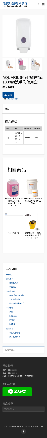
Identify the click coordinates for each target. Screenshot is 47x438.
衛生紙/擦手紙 (14, 333)
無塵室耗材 (10, 291)
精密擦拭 (12, 287)
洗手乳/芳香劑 (12, 99)
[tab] (23, 109)
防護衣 (12, 320)
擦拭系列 (9, 279)
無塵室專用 (13, 283)
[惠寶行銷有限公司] (15, 4)
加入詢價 (8, 95)
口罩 (11, 312)
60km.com (39, 426)
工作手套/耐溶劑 (15, 299)
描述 (7, 109)
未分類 (9, 275)
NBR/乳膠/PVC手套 (17, 295)
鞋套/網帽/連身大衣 (16, 303)
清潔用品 (9, 329)
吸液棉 (12, 324)
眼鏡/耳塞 (13, 316)
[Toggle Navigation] (43, 4)
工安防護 (9, 308)
